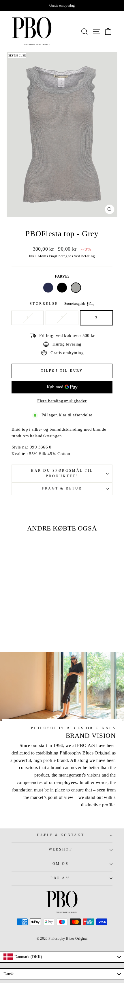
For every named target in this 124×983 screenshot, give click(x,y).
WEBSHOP (61, 849)
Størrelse (58, 303)
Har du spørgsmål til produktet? (62, 473)
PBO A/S (60, 878)
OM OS (60, 864)
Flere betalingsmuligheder (62, 401)
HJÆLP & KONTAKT (60, 835)
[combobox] (62, 957)
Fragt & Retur (62, 488)
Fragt (53, 256)
